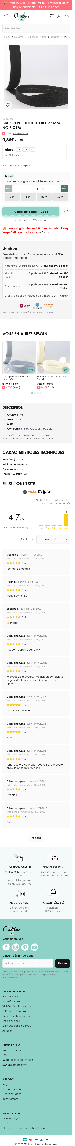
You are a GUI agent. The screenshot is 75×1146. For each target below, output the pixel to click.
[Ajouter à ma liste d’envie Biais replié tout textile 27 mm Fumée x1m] (7, 370)
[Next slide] (62, 360)
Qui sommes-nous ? (13, 1089)
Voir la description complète (16, 165)
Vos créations (10, 996)
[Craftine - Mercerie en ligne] (22, 16)
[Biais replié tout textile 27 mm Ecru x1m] (53, 357)
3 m (12, 196)
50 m (60, 196)
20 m (44, 196)
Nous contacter (11, 1049)
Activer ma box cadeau (16, 1015)
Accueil (6, 37)
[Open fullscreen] (36, 76)
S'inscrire (63, 963)
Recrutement (10, 1098)
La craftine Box (11, 1001)
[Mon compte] (59, 16)
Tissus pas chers (11, 1020)
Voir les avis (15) (20, 133)
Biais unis (25, 37)
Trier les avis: (28, 539)
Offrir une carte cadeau (16, 1025)
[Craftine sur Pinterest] (25, 947)
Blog (5, 1084)
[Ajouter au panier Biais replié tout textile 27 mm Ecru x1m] (65, 370)
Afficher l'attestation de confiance (53, 500)
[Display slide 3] (38, 393)
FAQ (4, 1054)
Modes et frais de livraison (17, 1059)
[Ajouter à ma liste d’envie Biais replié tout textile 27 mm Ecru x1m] (41, 370)
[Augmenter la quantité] (64, 188)
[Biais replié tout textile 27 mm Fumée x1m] (19, 357)
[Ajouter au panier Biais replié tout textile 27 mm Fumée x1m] (31, 370)
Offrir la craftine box (14, 1011)
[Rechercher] (65, 28)
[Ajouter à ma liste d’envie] (7, 105)
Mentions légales (12, 1118)
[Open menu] (6, 15)
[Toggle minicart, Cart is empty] (66, 16)
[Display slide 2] (35, 393)
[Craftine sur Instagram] (15, 947)
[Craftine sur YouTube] (34, 947)
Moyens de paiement (15, 1064)
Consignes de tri (11, 1093)
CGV (5, 1123)
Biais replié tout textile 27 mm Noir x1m (51, 37)
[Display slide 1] (32, 393)
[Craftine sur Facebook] (6, 947)
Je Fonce (53, 7)
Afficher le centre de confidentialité (23, 1127)
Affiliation (7, 1030)
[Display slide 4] (40, 393)
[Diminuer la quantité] (8, 188)
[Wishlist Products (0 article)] (51, 16)
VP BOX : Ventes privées (16, 1006)
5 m (28, 196)
